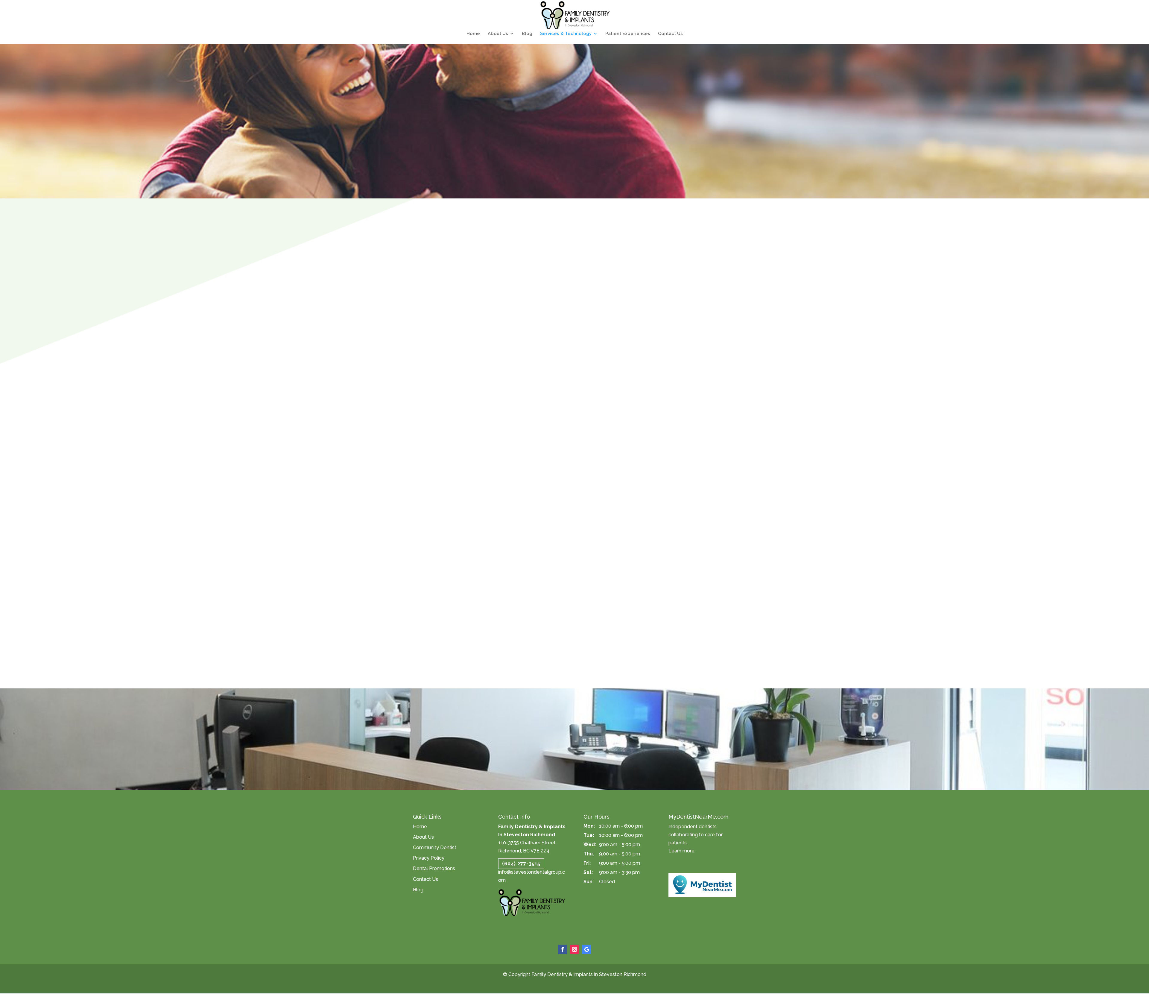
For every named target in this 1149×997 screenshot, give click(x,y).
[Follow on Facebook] (562, 949)
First (482, 505)
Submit (486, 618)
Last (581, 505)
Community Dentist (434, 847)
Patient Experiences (627, 33)
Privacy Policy (428, 858)
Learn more (681, 851)
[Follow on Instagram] (574, 949)
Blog (527, 33)
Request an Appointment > (574, 722)
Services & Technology (566, 33)
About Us (498, 33)
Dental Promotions (434, 868)
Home (473, 33)
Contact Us (670, 33)
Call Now (548, 708)
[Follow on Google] (586, 949)
